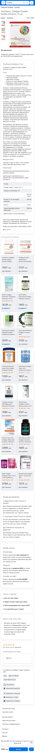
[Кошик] (31, 3)
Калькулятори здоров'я (13, 688)
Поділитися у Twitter (12, 697)
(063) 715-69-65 (13, 676)
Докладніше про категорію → (19, 223)
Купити (18, 749)
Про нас (5, 732)
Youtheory (10, 18)
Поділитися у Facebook (13, 693)
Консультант (10, 684)
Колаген (17, 7)
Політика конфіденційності (11, 724)
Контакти (5, 729)
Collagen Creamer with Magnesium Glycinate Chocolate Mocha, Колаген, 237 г (8, 406)
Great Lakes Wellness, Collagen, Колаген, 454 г (25, 332)
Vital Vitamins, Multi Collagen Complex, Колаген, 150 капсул (25, 440)
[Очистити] (27, 3)
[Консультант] (31, 742)
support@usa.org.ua (10, 679)
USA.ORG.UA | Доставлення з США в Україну (18, 741)
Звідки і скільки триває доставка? (15, 602)
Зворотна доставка (8, 720)
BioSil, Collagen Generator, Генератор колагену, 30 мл (8, 296)
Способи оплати (7, 712)
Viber (5, 676)
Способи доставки (8, 708)
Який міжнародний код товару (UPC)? (17, 605)
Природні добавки (7, 7)
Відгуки (4, 736)
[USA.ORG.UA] (3, 2)
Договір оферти (7, 717)
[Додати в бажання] (31, 749)
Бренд (3, 18)
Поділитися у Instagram (13, 701)
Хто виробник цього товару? (14, 609)
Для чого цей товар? (11, 598)
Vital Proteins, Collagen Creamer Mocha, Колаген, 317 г (25, 404)
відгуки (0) (18, 647)
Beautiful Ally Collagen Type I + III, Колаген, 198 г (25, 475)
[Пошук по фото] (24, 3)
